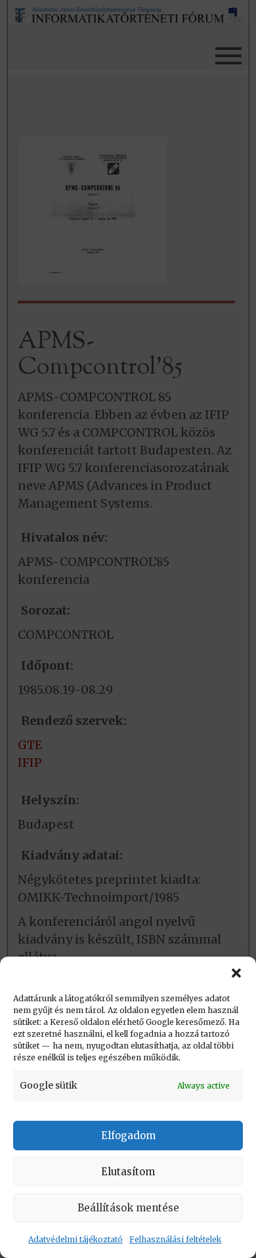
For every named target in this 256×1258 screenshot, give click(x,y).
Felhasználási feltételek (175, 1239)
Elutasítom (128, 1171)
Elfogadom (128, 1135)
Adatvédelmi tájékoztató (75, 1239)
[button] (236, 973)
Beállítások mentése (128, 1208)
